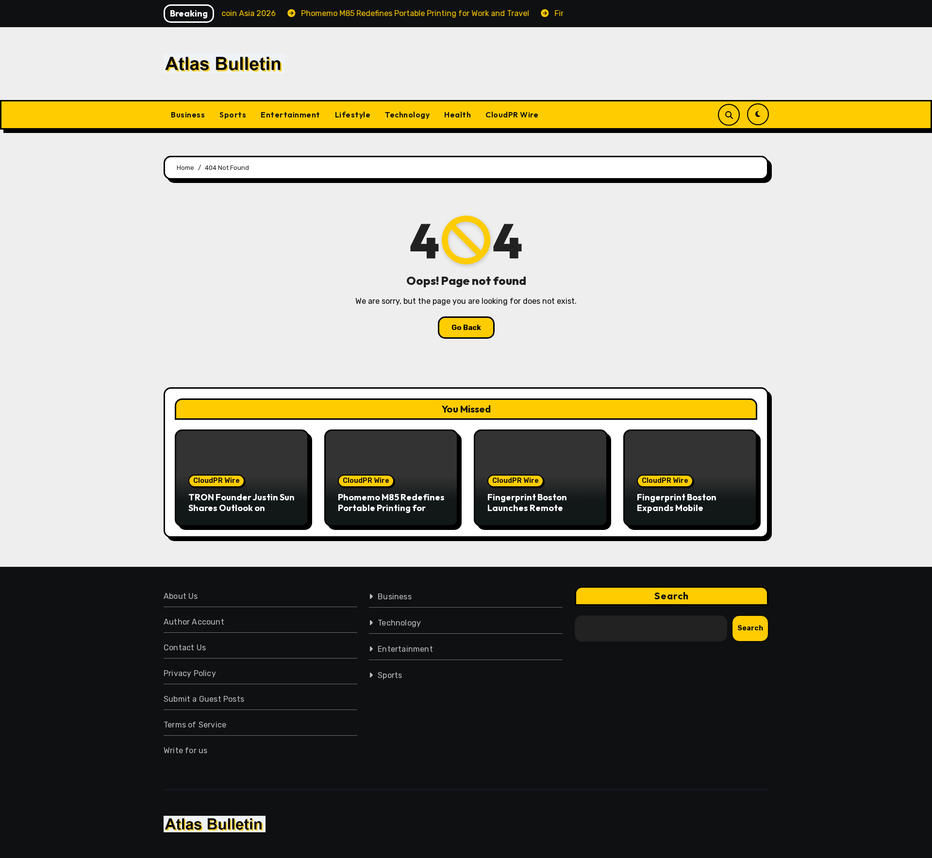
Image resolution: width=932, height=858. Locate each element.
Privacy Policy (190, 673)
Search (671, 596)
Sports (232, 114)
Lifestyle (353, 114)
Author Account (194, 622)
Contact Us (185, 647)
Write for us (185, 750)
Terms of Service (195, 724)
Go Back (466, 327)
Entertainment (290, 114)
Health (457, 114)
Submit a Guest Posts (204, 699)
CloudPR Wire (511, 114)
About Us (181, 596)
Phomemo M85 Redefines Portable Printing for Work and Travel (391, 508)
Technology (407, 114)
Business (188, 114)
